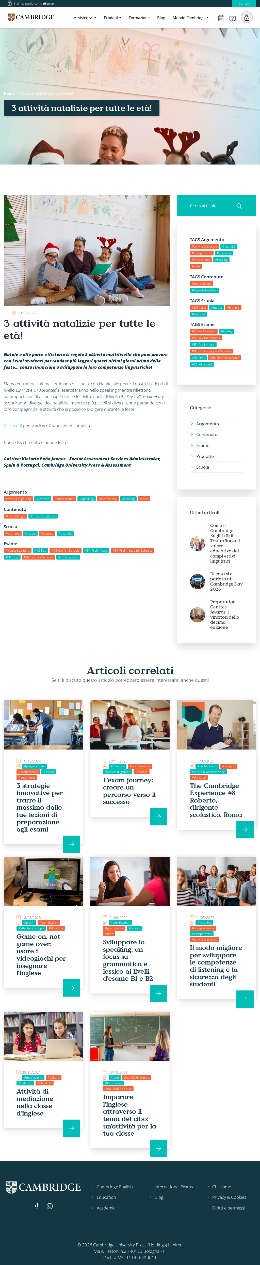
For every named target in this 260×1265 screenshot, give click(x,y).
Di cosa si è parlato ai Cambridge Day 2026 (226, 581)
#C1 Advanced (68, 557)
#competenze (64, 499)
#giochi (29, 922)
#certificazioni (28, 772)
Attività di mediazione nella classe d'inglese (35, 1102)
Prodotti (111, 17)
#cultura (53, 1077)
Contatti (244, 3)
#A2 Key (40, 550)
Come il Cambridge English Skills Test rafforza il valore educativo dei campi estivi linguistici (225, 543)
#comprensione (203, 928)
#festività (42, 499)
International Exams (174, 1187)
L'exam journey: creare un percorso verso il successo (129, 791)
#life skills (45, 1083)
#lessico (134, 928)
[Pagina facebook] (37, 1205)
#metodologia (15, 516)
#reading (128, 499)
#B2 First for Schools (38, 557)
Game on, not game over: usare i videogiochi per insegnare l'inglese (41, 954)
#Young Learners (17, 550)
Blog (161, 17)
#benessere (113, 1083)
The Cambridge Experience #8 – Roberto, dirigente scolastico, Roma (216, 800)
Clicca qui (13, 426)
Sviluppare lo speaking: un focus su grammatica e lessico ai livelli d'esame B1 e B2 (128, 960)
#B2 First (12, 557)
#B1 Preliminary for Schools (132, 550)
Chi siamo (221, 1187)
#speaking (86, 499)
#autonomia (27, 777)
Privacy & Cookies (229, 1197)
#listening (204, 922)
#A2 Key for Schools (65, 550)
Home (9, 93)
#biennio (47, 533)
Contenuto (206, 434)
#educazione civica (118, 1088)
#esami (48, 772)
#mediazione (33, 1077)
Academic (106, 1208)
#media (30, 533)
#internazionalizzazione (208, 772)
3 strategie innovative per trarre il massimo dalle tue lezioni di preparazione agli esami (40, 807)
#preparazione (34, 766)
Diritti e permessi (228, 1208)
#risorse (142, 772)
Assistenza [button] (83, 17)
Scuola (202, 467)
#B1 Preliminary (96, 550)
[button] (246, 17)
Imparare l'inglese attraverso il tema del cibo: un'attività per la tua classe (129, 1115)
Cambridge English (115, 1187)
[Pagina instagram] (50, 1205)
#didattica (117, 766)
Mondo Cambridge (189, 17)
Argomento (207, 424)
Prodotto (205, 456)
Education (106, 1197)
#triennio (65, 533)
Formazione (139, 17)
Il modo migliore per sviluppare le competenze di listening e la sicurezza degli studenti (216, 966)
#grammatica (114, 928)
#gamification (49, 922)
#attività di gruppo (18, 499)
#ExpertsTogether (43, 516)
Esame (202, 445)
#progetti (228, 766)
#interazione (108, 499)
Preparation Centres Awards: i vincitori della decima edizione (224, 614)
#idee (144, 499)
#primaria (13, 533)
